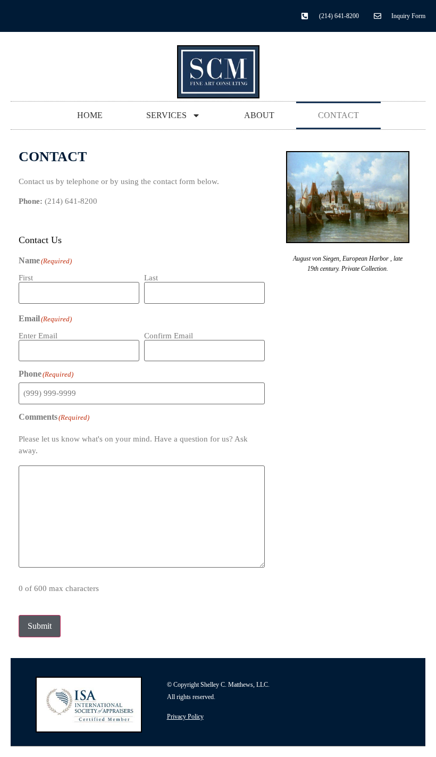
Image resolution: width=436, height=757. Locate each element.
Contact (338, 115)
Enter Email (38, 335)
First (26, 277)
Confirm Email (168, 335)
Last (151, 277)
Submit (40, 625)
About (259, 115)
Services (166, 115)
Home (90, 115)
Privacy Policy (185, 716)
